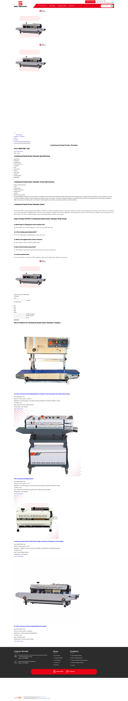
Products (16, 140)
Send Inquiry (19, 134)
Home (15, 138)
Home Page (52, 6)
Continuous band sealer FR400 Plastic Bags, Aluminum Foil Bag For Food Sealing (38, 541)
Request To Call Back (19, 136)
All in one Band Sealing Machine (23, 479)
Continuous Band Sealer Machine (22, 141)
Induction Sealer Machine (77, 662)
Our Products (42, 5)
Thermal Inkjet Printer (76, 655)
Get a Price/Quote (18, 151)
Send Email (91, 1)
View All (73, 665)
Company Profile (61, 6)
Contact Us (71, 6)
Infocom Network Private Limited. (43, 698)
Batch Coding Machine (76, 658)
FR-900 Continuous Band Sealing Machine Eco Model (30, 626)
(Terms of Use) (43, 697)
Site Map (56, 665)
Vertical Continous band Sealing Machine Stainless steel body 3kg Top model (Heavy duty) (42, 394)
